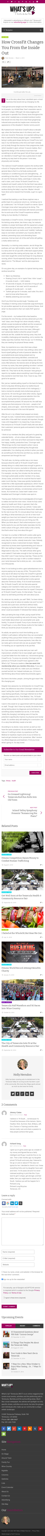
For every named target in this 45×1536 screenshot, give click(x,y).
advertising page (20, 22)
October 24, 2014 (9, 1012)
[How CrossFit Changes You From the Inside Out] (22, 77)
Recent (22, 1326)
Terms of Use (16, 1293)
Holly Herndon (9, 58)
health (14, 781)
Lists (3, 1483)
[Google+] (15, 1)
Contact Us (6, 1495)
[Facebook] (7, 1)
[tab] (8, 1326)
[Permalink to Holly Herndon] (6, 1520)
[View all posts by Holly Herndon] (22, 1064)
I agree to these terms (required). (15, 1298)
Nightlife (5, 1470)
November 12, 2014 (19, 1337)
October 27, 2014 (18, 1372)
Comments (36, 1326)
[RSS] (26, 1)
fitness (8, 781)
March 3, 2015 (20, 58)
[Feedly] (37, 1)
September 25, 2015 (10, 902)
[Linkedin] (27, 1094)
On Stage (5, 1454)
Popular (8, 1326)
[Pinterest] (22, 1)
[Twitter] (11, 1)
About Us (5, 1491)
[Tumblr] (29, 1)
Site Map (5, 1504)
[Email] (32, 1094)
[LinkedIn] (18, 1)
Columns (5, 37)
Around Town (6, 854)
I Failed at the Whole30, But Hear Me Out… (22, 933)
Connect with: (7, 1199)
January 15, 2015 (9, 975)
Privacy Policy (35, 1531)
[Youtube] (33, 1)
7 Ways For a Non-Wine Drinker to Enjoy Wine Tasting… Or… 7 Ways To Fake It (26, 1366)
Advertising (6, 1500)
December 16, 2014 (19, 1358)
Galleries (5, 1479)
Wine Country (6, 1002)
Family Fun (6, 1462)
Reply (25, 1115)
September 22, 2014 (10, 1050)
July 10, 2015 (8, 937)
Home (4, 1449)
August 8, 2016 (8, 865)
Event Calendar (7, 1487)
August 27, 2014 (18, 1348)
